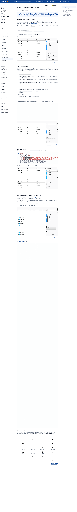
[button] (22, 1)
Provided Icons (21, 241)
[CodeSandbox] (56, 62)
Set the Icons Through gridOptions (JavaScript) (66, 15)
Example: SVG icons (66, 12)
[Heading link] (35, 19)
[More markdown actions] (50, 5)
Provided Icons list (34, 23)
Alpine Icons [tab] (36, 436)
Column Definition (54, 197)
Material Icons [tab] (31, 436)
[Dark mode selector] (73, 1)
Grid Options (35, 197)
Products (38, 1)
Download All (53, 463)
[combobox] (54, 5)
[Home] (4, 1)
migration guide (51, 15)
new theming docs (39, 15)
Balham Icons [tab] (25, 436)
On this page (64, 4)
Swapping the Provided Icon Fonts (68, 7)
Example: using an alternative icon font (68, 11)
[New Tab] (54, 62)
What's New (3, 5)
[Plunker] (58, 62)
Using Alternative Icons (66, 8)
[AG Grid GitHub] (75, 1)
